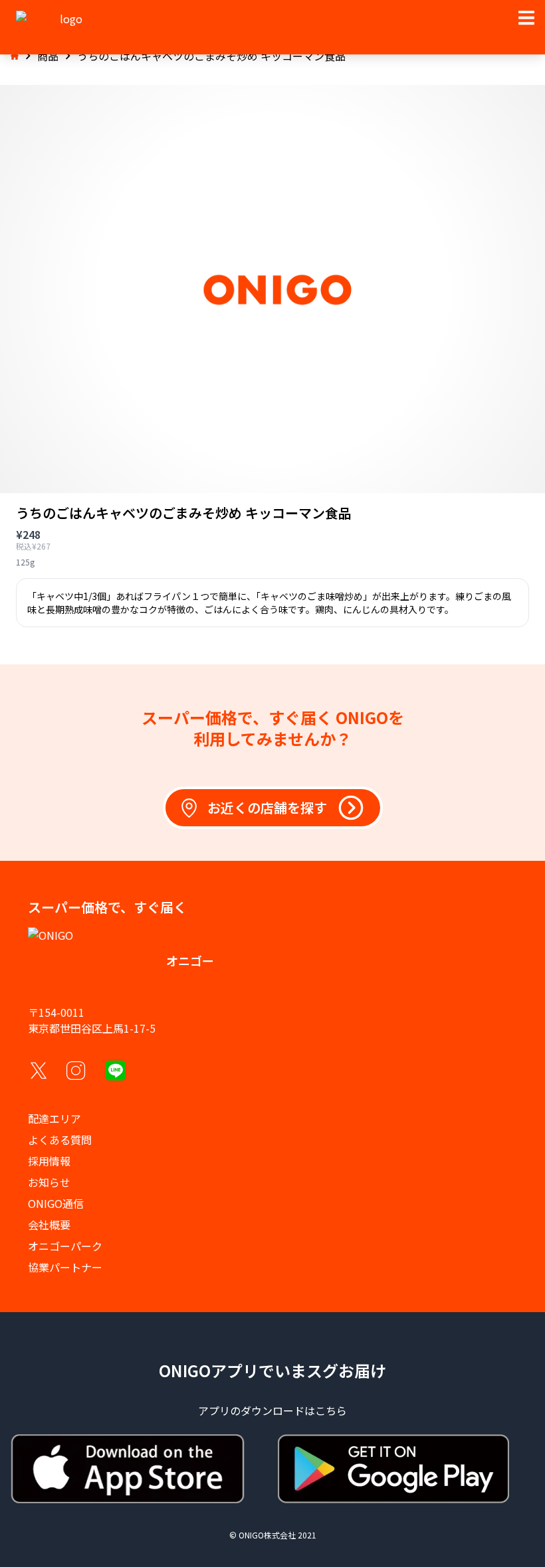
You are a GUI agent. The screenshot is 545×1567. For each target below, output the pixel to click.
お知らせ (49, 1182)
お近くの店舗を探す (267, 807)
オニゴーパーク (65, 1246)
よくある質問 (60, 1140)
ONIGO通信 (56, 1203)
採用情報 (49, 1161)
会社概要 (49, 1224)
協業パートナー (65, 1267)
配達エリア (54, 1118)
